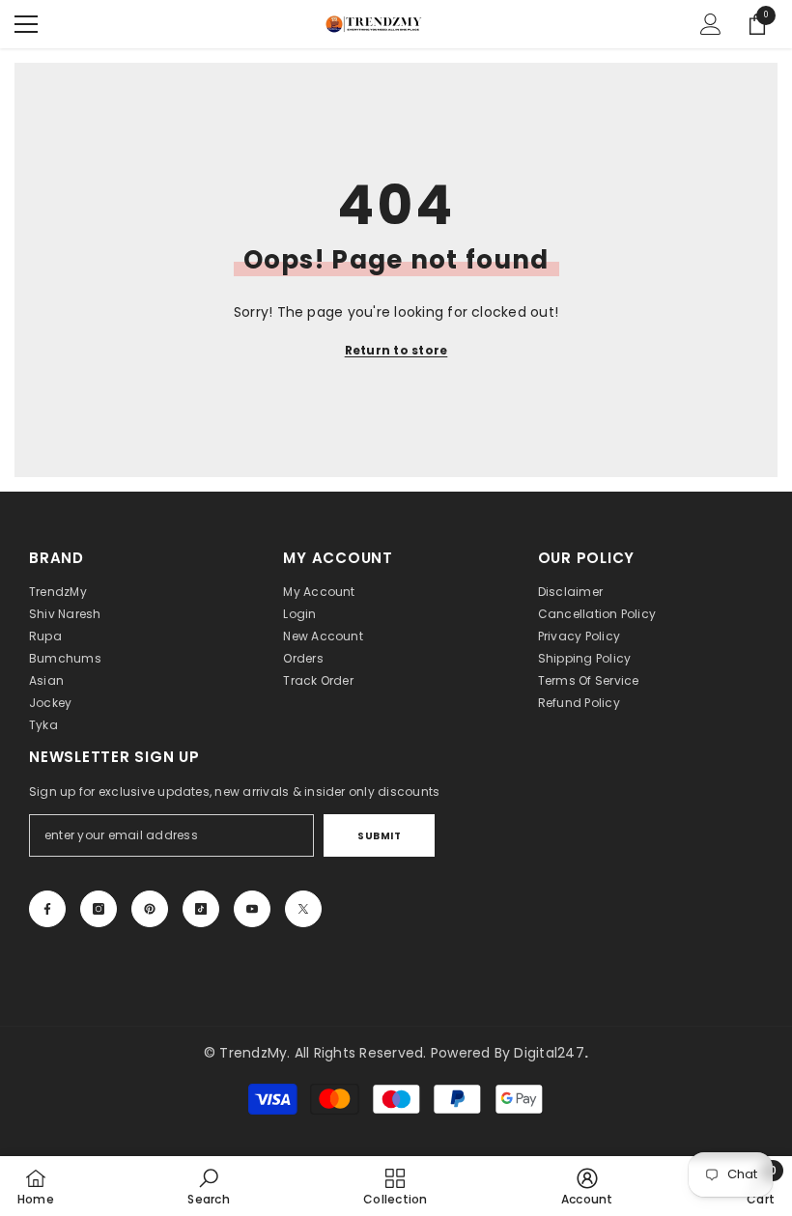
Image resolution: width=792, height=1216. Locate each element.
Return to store (396, 350)
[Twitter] (303, 909)
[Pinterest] (149, 909)
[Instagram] (98, 909)
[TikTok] (201, 909)
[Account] (710, 24)
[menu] (26, 24)
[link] (208, 1186)
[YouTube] (252, 909)
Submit (379, 836)
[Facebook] (47, 909)
